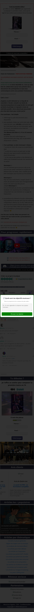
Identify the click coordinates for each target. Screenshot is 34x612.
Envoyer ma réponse (17, 314)
